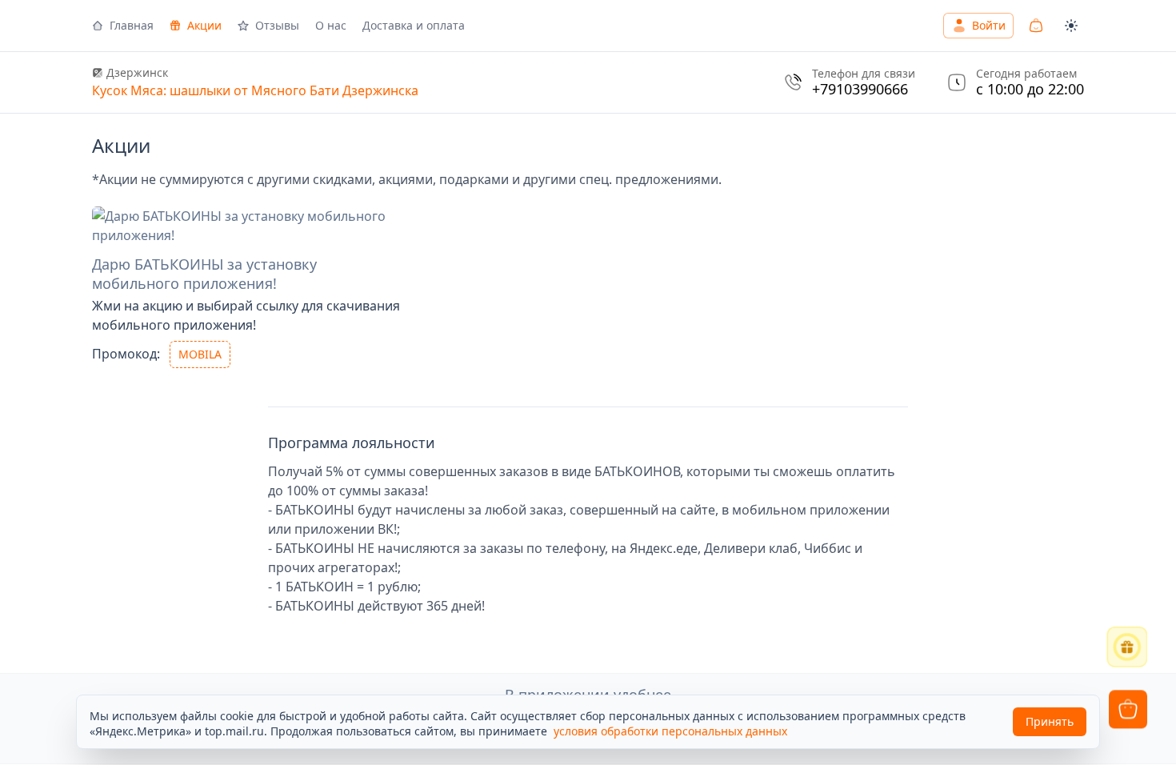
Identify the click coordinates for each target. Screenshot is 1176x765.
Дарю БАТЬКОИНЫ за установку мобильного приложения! (204, 273)
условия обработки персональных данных (670, 731)
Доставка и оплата (413, 25)
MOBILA (200, 354)
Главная (132, 25)
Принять (1050, 721)
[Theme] (1071, 25)
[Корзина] (1036, 25)
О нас (330, 25)
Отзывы (277, 25)
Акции (204, 25)
